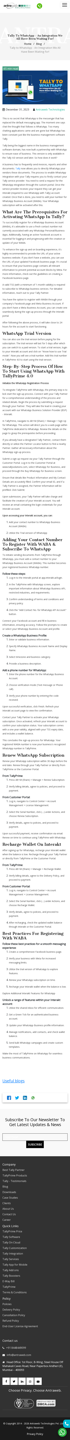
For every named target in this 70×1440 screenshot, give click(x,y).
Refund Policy (10, 1320)
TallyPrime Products (14, 1175)
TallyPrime (8, 1287)
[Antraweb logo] (17, 5)
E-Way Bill (8, 1281)
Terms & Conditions (14, 1292)
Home (27, 44)
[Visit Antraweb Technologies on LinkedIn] (22, 1381)
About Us (8, 1209)
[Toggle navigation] (64, 5)
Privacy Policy (35, 1434)
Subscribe (35, 1144)
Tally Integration (12, 1253)
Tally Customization (14, 1248)
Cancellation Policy (13, 1315)
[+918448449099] (39, 5)
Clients (6, 1203)
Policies (7, 1304)
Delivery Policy (11, 1309)
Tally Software (11, 1237)
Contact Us (9, 1214)
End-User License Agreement (20, 1326)
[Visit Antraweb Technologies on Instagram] (30, 1381)
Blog (39, 44)
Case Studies (10, 1197)
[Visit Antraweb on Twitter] (14, 1381)
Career (6, 1220)
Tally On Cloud (11, 1242)
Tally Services (10, 1259)
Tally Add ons (10, 1270)
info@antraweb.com (19, 1355)
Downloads (9, 1192)
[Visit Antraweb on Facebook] (6, 1381)
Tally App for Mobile (14, 1264)
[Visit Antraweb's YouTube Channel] (38, 1381)
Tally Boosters (11, 1276)
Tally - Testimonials (14, 1181)
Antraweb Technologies (50, 109)
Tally (18, 168)
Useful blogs (13, 1080)
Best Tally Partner (13, 1170)
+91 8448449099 (16, 1348)
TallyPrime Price (12, 1231)
